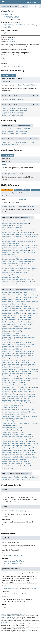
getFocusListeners (9, 340)
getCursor (25, 335)
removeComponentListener (11, 416)
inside (14, 376)
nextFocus (10, 398)
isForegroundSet (8, 385)
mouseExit (15, 396)
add (3, 221)
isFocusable (15, 380)
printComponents (25, 266)
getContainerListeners (26, 241)
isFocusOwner (26, 380)
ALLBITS (10, 142)
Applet (5, 33)
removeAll (12, 270)
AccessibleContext (9, 206)
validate (5, 284)
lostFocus (13, 394)
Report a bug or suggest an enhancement (13, 614)
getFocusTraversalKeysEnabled (13, 342)
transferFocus (7, 466)
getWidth (25, 371)
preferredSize (7, 266)
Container (11, 39)
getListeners (7, 248)
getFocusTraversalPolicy (11, 245)
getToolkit (6, 371)
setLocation (29, 454)
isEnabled (5, 380)
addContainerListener (30, 221)
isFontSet (21, 383)
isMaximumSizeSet (8, 387)
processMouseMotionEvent (26, 412)
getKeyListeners (27, 356)
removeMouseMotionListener (12, 427)
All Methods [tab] (7, 190)
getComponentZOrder (9, 241)
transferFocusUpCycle (10, 468)
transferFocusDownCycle (19, 281)
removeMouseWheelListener (11, 430)
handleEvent (14, 374)
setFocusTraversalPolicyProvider (14, 279)
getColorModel (16, 331)
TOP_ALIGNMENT (21, 133)
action (4, 293)
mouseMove (23, 396)
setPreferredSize (8, 461)
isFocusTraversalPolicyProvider (14, 257)
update (32, 281)
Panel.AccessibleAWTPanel (27, 85)
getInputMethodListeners (25, 353)
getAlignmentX (21, 234)
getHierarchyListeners (10, 351)
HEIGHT (31, 142)
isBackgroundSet (25, 376)
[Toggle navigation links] (2, 2)
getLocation (15, 358)
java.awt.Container (13, 17)
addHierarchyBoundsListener (26, 295)
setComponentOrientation (20, 448)
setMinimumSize (30, 457)
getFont (28, 342)
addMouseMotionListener (11, 302)
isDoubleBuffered (30, 378)
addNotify (22, 199)
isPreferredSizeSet (9, 389)
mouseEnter (6, 396)
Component (25, 125)
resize (29, 443)
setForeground (31, 452)
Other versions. (5, 622)
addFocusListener (8, 295)
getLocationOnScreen (9, 360)
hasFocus (23, 374)
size (22, 464)
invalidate (6, 252)
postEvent (27, 398)
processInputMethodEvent (11, 409)
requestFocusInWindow (10, 441)
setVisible (6, 464)
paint (4, 263)
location (5, 394)
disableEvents (31, 311)
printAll (27, 401)
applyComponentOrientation (12, 227)
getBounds (27, 329)
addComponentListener (20, 293)
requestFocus (28, 436)
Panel (22, 6)
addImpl (5, 223)
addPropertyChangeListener (19, 223)
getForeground (20, 344)
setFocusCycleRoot (9, 275)
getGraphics (31, 344)
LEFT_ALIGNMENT (21, 131)
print (16, 266)
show (13, 464)
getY (36, 371)
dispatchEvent (7, 313)
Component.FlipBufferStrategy (13, 115)
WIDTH (21, 144)
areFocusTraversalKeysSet (11, 230)
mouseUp (32, 396)
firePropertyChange (25, 315)
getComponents (22, 239)
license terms (27, 630)
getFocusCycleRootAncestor (24, 338)
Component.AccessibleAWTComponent (14, 108)
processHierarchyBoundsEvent (12, 405)
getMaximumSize (18, 248)
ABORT (4, 142)
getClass (25, 477)
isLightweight (21, 385)
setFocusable (28, 450)
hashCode (33, 477)
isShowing (21, 389)
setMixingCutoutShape (10, 459)
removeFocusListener (29, 416)
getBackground (7, 326)
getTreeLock (16, 371)
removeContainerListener (26, 270)
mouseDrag (31, 394)
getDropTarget (7, 338)
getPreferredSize (22, 250)
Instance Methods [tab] (22, 190)
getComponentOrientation (11, 335)
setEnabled (18, 450)
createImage (6, 308)
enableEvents (31, 313)
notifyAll (12, 479)
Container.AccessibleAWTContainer (14, 99)
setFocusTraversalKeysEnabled (13, 452)
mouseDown (22, 394)
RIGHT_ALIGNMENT (8, 133)
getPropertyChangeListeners (12, 367)
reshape (22, 443)
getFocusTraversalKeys (10, 243)
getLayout (34, 245)
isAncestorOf (16, 252)
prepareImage (7, 401)
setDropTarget (7, 450)
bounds (4, 304)
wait (18, 479)
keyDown (13, 391)
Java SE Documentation (8, 617)
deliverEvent (7, 232)
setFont (31, 279)
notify (4, 479)
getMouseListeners (25, 360)
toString (29, 464)
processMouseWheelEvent (11, 414)
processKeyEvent (28, 409)
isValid (29, 389)
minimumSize (28, 261)
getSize (27, 369)
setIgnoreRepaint (8, 454)
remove (33, 268)
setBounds (27, 446)
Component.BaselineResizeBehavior (14, 110)
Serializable (31, 25)
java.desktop (5, 6)
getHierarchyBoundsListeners (12, 349)
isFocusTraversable (9, 383)
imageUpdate (6, 376)
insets (33, 250)
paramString (25, 263)
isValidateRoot (29, 259)
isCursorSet (6, 378)
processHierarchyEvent (10, 407)
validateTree (15, 284)
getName (24, 365)
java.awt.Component (11, 16)
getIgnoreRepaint (26, 351)
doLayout (16, 232)
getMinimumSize (31, 248)
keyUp (20, 391)
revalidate (6, 446)
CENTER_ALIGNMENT (8, 131)
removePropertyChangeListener (13, 432)
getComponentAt (18, 236)
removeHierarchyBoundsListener (13, 419)
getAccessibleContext (27, 206)
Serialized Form (17, 66)
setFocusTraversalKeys (25, 275)
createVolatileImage (30, 308)
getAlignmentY (32, 234)
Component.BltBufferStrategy (12, 113)
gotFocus (5, 374)
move (3, 398)
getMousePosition (8, 250)
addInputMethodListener (28, 297)
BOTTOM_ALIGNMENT (23, 129)
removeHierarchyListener (11, 421)
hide (29, 374)
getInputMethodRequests (11, 356)
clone (4, 477)
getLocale (5, 358)
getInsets (25, 245)
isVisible (5, 391)
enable (16, 313)
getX (31, 371)
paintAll (19, 398)
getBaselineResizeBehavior (12, 329)
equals (10, 477)
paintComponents (14, 263)
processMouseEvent (9, 412)
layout (4, 261)
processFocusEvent (27, 403)
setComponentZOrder (20, 272)
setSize (19, 461)
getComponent (7, 236)
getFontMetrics (7, 344)
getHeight (26, 346)
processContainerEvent (10, 268)
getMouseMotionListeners (11, 362)
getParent (31, 365)
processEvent (25, 268)
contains (18, 306)
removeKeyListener (30, 423)
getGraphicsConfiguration (11, 346)
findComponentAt (27, 232)
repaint (28, 434)
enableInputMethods (9, 315)
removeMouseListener (9, 425)
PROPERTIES (6, 144)
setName (22, 459)
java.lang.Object (7, 14)
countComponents (29, 230)
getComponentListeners (10, 333)
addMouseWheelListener (29, 302)
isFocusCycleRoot (29, 252)
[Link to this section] (26, 71)
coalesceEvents (7, 306)
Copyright (4, 627)
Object (26, 473)
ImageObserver (8, 25)
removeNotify (7, 272)
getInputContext (8, 353)
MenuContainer (20, 25)
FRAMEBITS (23, 142)
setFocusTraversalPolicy (11, 277)
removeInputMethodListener (12, 423)
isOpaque (34, 387)
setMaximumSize (17, 457)
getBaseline (18, 326)
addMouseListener (21, 299)
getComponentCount (9, 239)
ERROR (17, 142)
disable (21, 311)
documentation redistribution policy (12, 632)
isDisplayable (17, 378)
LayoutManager (12, 174)
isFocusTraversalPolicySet (12, 259)
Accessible (7, 27)
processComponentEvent (10, 403)
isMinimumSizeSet (22, 387)
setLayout (5, 281)
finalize (17, 477)
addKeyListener (7, 299)
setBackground (17, 446)
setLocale (19, 454)
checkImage (12, 304)
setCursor (34, 448)
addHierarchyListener (10, 297)
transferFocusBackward (22, 466)
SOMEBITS (15, 144)
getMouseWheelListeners (11, 365)
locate (20, 261)
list (10, 261)
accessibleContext (9, 129)
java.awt (14, 6)
